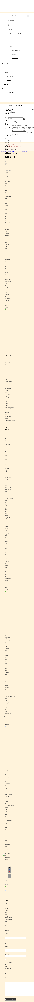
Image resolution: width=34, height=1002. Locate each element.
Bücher (10, 29)
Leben (10, 46)
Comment (7, 981)
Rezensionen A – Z (16, 33)
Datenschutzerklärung (14, 146)
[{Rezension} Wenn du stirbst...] (8, 889)
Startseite (11, 20)
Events (13, 37)
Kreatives (14, 54)
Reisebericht (15, 58)
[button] (9, 868)
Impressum (11, 144)
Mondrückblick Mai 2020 (19, 131)
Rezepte (10, 42)
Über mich (11, 25)
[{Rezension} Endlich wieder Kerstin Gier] (8, 894)
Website (7, 954)
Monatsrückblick (16, 50)
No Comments (8, 170)
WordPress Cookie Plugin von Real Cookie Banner (14, 151)
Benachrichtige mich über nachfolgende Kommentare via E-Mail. (9, 969)
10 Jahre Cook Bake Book (19, 125)
